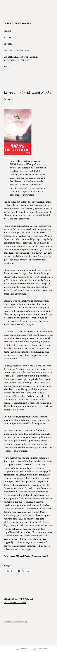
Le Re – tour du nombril (17, 23)
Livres (10, 99)
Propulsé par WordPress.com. (16, 621)
